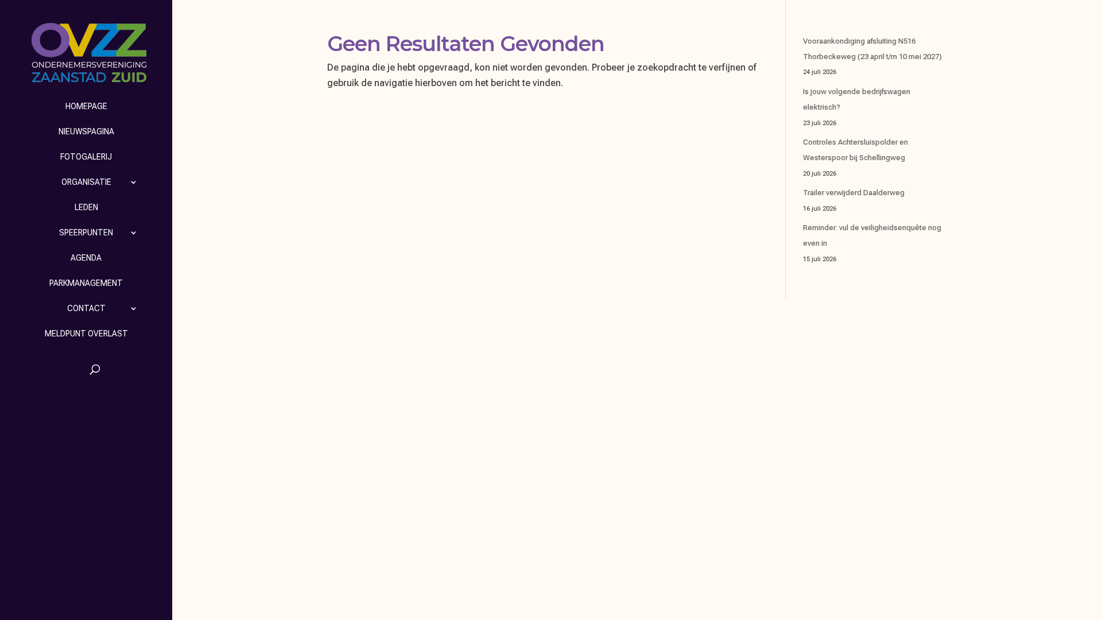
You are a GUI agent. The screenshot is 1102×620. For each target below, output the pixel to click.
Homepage (86, 106)
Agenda (86, 257)
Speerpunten (86, 232)
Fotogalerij (86, 156)
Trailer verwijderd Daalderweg (854, 192)
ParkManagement (86, 283)
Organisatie (86, 182)
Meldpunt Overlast (86, 333)
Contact (86, 308)
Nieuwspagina (86, 131)
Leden (86, 207)
